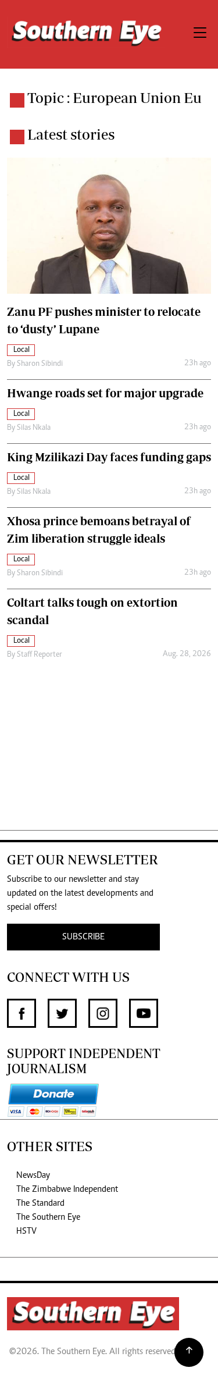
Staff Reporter (39, 655)
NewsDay (33, 1175)
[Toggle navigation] (200, 34)
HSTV (26, 1231)
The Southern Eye (48, 1217)
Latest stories (71, 134)
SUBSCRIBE (83, 937)
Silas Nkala (34, 428)
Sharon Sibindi (40, 364)
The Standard (40, 1203)
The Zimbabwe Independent (67, 1189)
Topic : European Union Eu (114, 98)
